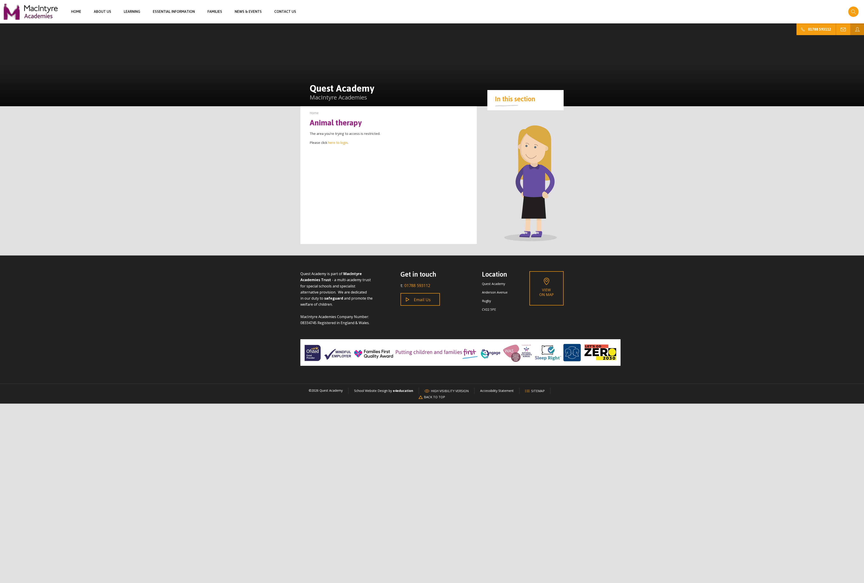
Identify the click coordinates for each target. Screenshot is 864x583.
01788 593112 (417, 285)
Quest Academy (31, 12)
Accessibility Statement (497, 391)
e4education (403, 391)
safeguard (333, 298)
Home (314, 113)
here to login (338, 142)
